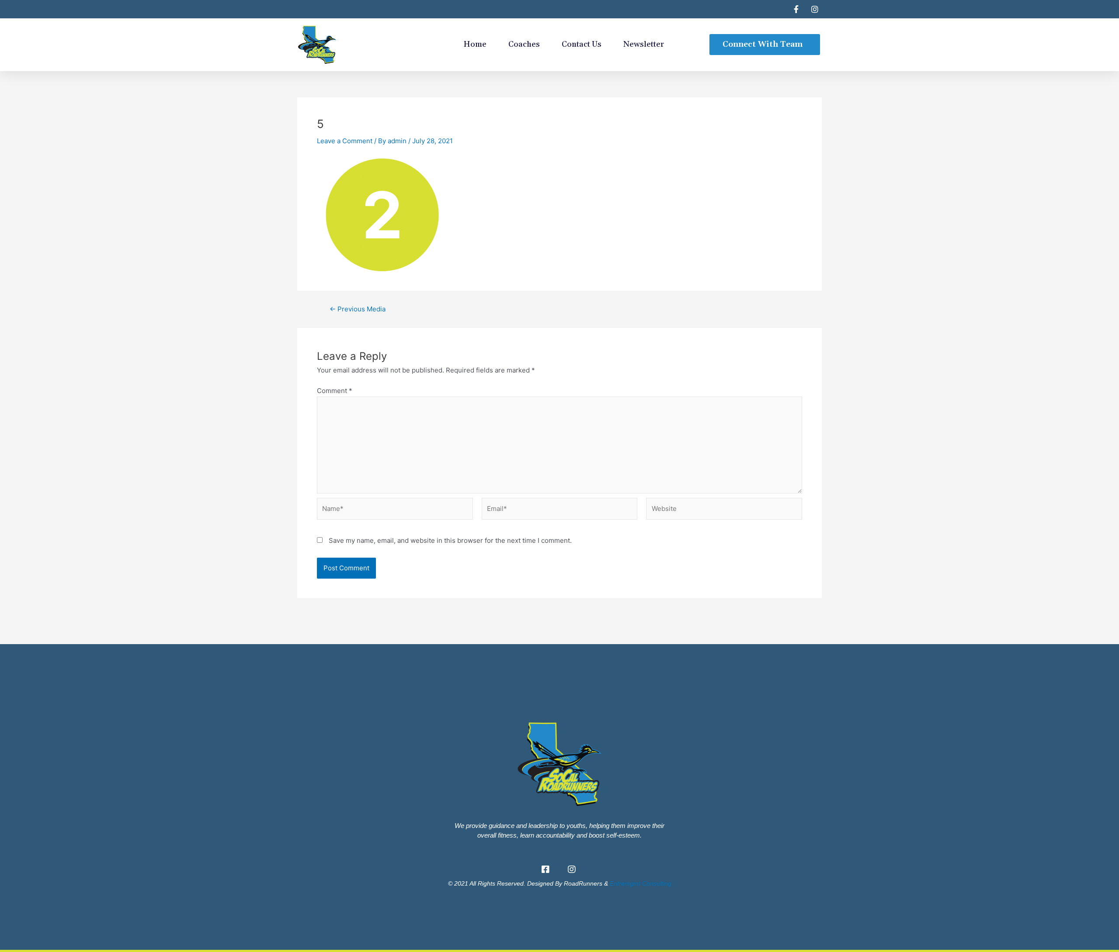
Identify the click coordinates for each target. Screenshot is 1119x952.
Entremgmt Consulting (640, 883)
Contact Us (581, 44)
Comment (334, 390)
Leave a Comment (344, 141)
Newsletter (643, 44)
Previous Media (358, 309)
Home (475, 44)
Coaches (524, 44)
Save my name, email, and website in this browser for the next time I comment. (450, 540)
